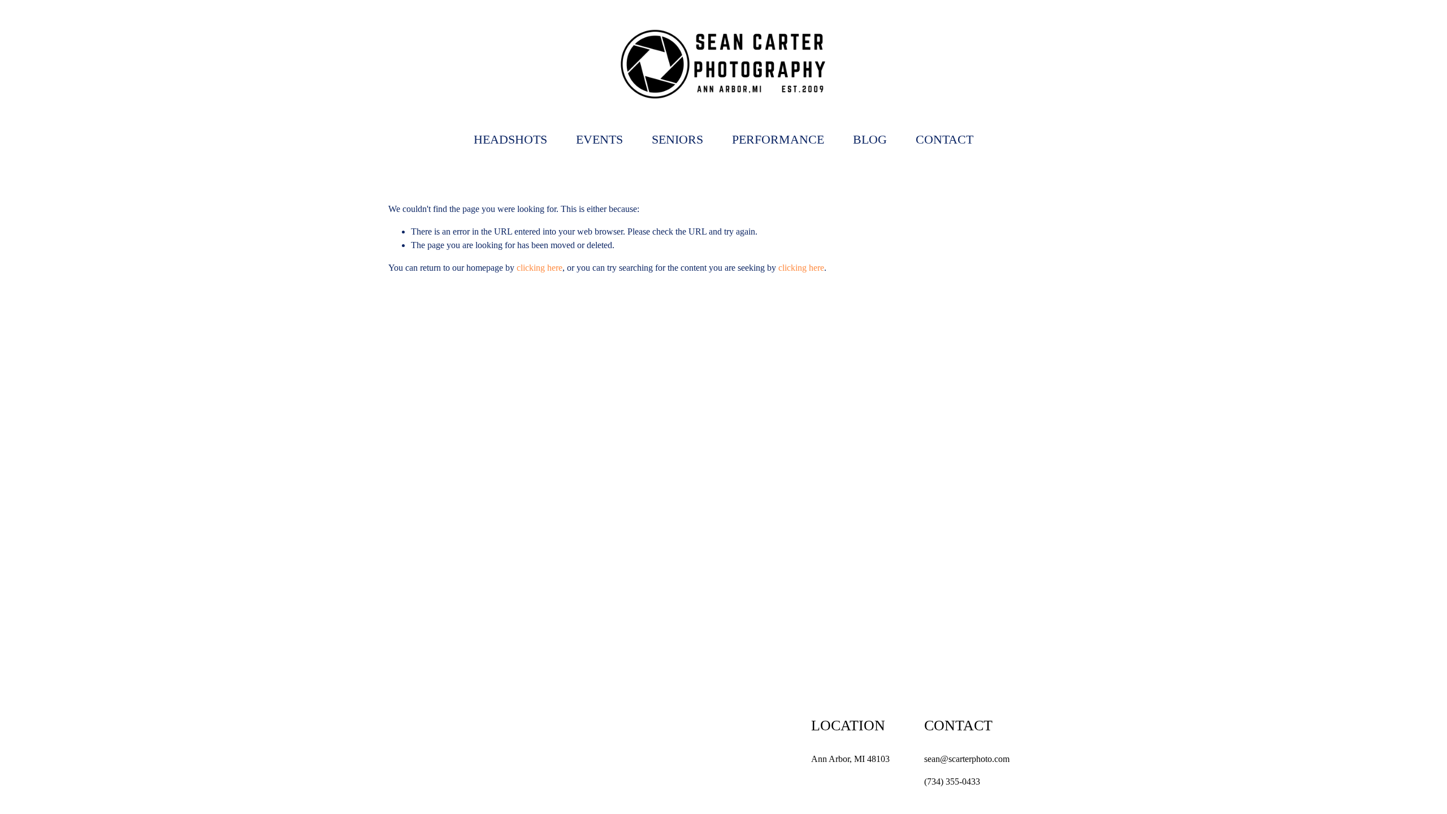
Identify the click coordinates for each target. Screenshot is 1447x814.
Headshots (510, 139)
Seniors (677, 139)
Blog (870, 139)
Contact (944, 139)
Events (599, 139)
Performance (778, 139)
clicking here (539, 267)
